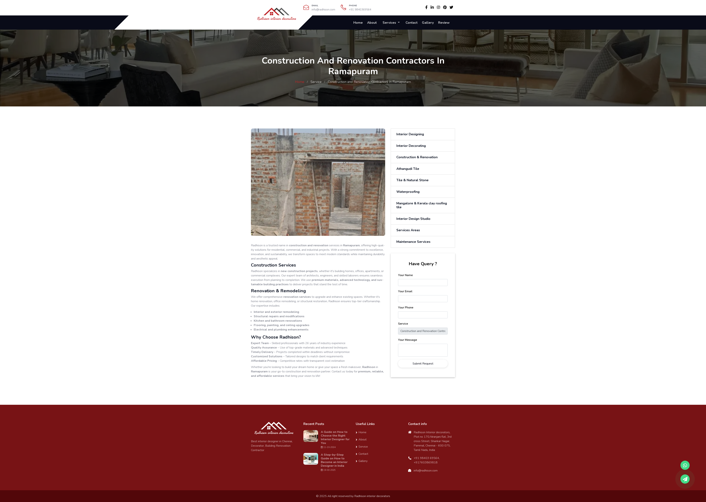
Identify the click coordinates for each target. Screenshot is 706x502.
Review (444, 22)
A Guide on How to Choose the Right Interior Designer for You (335, 437)
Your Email (405, 291)
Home (358, 22)
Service (316, 82)
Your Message (407, 340)
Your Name (405, 275)
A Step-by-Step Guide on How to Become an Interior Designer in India (334, 460)
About (372, 22)
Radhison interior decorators (372, 496)
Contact (412, 22)
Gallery (428, 22)
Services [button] (390, 22)
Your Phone (405, 308)
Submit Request (423, 364)
